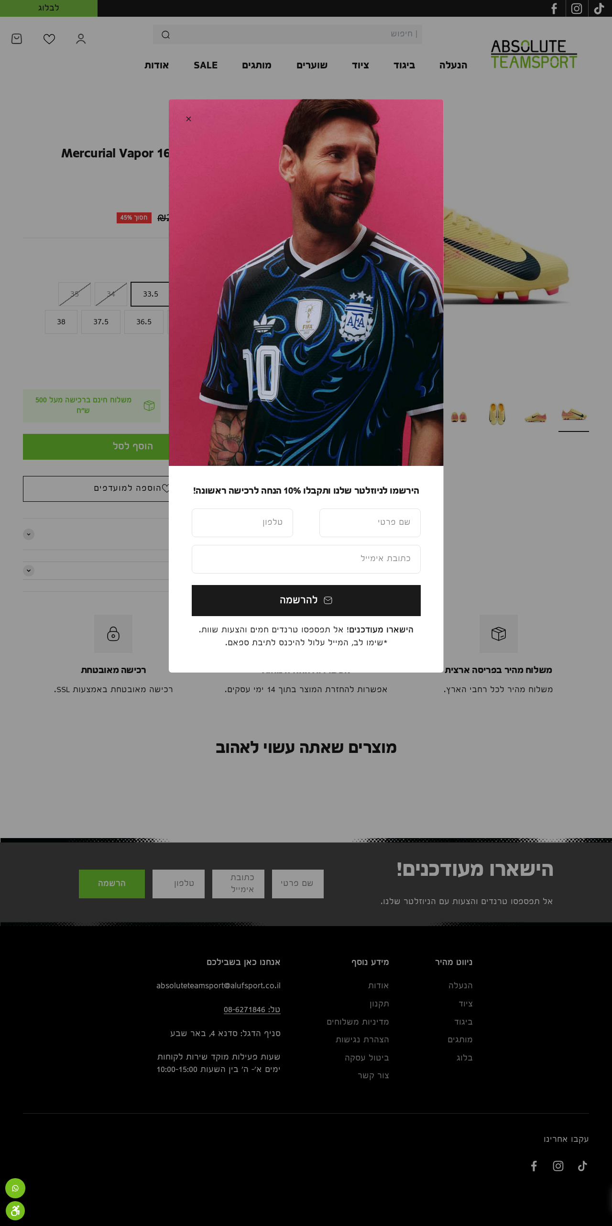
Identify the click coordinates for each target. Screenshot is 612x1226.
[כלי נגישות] (15, 1210)
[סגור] (188, 118)
